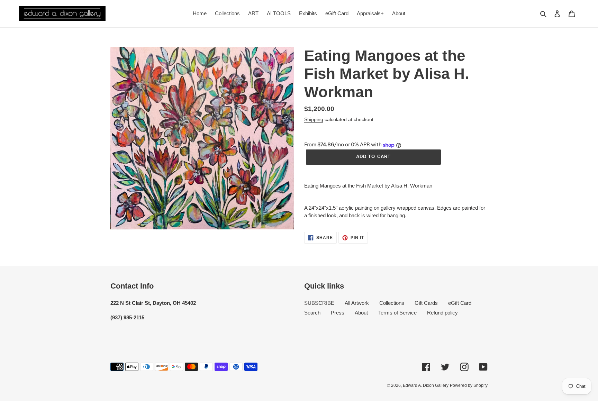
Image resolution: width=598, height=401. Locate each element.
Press (337, 313)
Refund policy (442, 313)
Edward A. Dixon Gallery (425, 385)
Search (312, 313)
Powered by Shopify (469, 385)
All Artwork (357, 303)
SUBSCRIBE (319, 303)
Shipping (313, 119)
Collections (391, 303)
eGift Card (459, 303)
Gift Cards (426, 303)
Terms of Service (397, 313)
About (361, 313)
